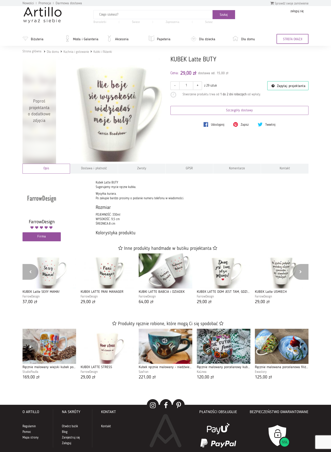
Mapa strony (31, 437)
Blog (65, 432)
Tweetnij (269, 124)
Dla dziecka (207, 39)
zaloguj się (297, 11)
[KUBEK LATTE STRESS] (107, 346)
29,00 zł (88, 302)
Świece (136, 22)
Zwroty (141, 168)
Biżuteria (37, 39)
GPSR (189, 168)
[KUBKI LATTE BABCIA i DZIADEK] (165, 271)
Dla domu (248, 39)
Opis (46, 168)
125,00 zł (263, 377)
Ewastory (261, 372)
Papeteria (163, 39)
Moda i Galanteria (85, 39)
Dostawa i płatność (94, 168)
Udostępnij (217, 124)
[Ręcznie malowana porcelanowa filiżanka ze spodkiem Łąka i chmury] (281, 346)
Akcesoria (122, 39)
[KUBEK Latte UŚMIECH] (281, 271)
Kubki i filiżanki (102, 52)
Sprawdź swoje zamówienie (291, 3)
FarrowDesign (31, 296)
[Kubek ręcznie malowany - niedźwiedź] (165, 346)
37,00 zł (30, 302)
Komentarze (237, 168)
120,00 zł (205, 377)
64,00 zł (146, 302)
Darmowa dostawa (69, 3)
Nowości (28, 3)
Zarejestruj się (71, 437)
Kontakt (285, 168)
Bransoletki (99, 22)
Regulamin (29, 426)
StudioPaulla (30, 372)
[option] (49, 279)
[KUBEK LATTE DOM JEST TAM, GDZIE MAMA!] (223, 271)
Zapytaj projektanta (290, 86)
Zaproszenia (172, 22)
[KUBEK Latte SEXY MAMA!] (49, 271)
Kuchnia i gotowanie (76, 52)
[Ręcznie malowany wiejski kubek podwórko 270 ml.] (49, 346)
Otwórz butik (70, 426)
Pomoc (27, 432)
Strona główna (32, 51)
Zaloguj (66, 443)
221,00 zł (147, 377)
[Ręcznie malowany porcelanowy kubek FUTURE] (223, 346)
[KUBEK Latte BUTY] (111, 109)
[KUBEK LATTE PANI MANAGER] (107, 271)
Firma (41, 236)
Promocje (45, 3)
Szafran (143, 372)
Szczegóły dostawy (239, 110)
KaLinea (201, 372)
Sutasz (209, 22)
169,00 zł (31, 377)
